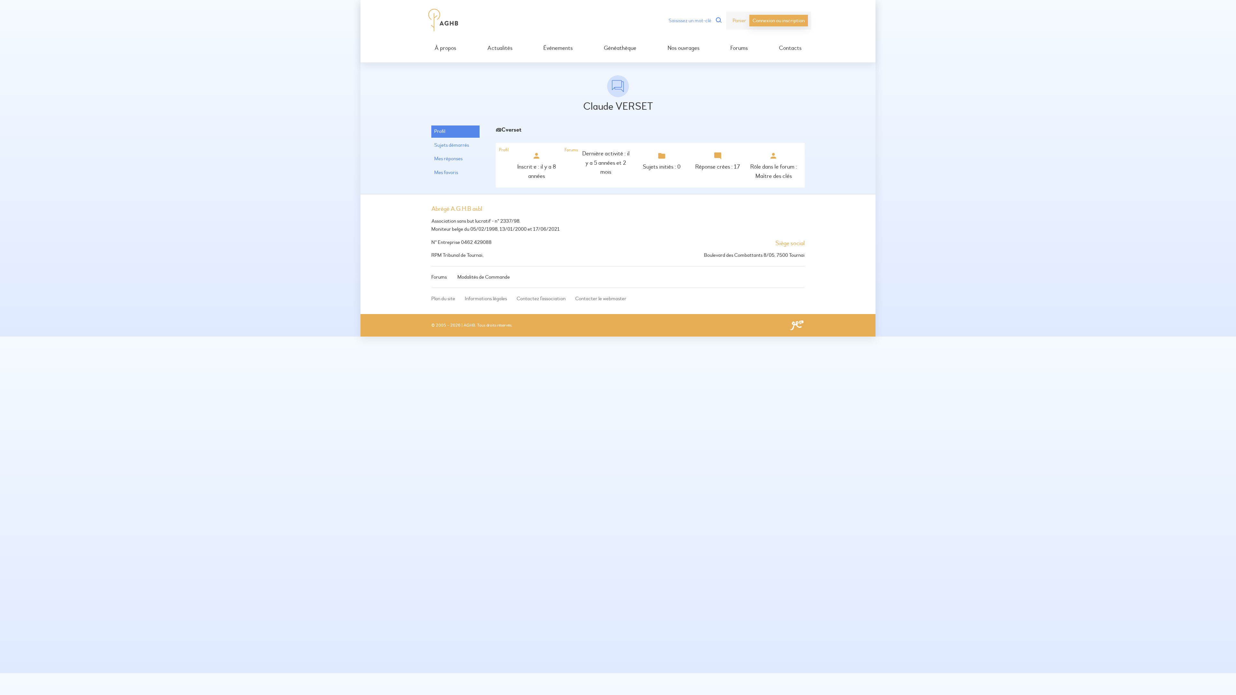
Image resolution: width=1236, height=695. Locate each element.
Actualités (499, 48)
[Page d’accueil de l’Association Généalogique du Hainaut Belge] (443, 20)
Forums (739, 48)
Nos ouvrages (683, 48)
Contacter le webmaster (600, 298)
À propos (445, 48)
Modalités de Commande (483, 277)
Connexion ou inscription (779, 20)
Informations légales (486, 298)
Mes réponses (448, 158)
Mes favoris (446, 172)
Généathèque (620, 48)
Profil (439, 131)
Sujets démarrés (451, 145)
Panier (739, 20)
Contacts (790, 48)
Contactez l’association (541, 298)
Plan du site (443, 298)
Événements (558, 48)
